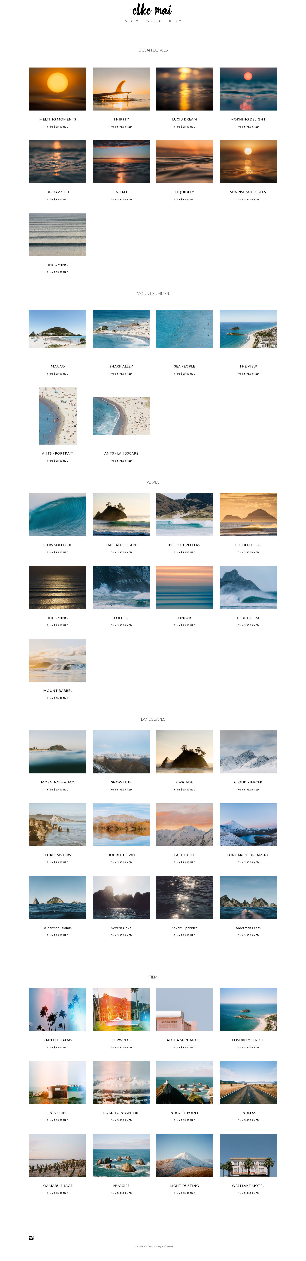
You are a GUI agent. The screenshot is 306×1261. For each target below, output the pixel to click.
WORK (152, 21)
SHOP (130, 21)
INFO (173, 21)
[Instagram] (31, 1238)
